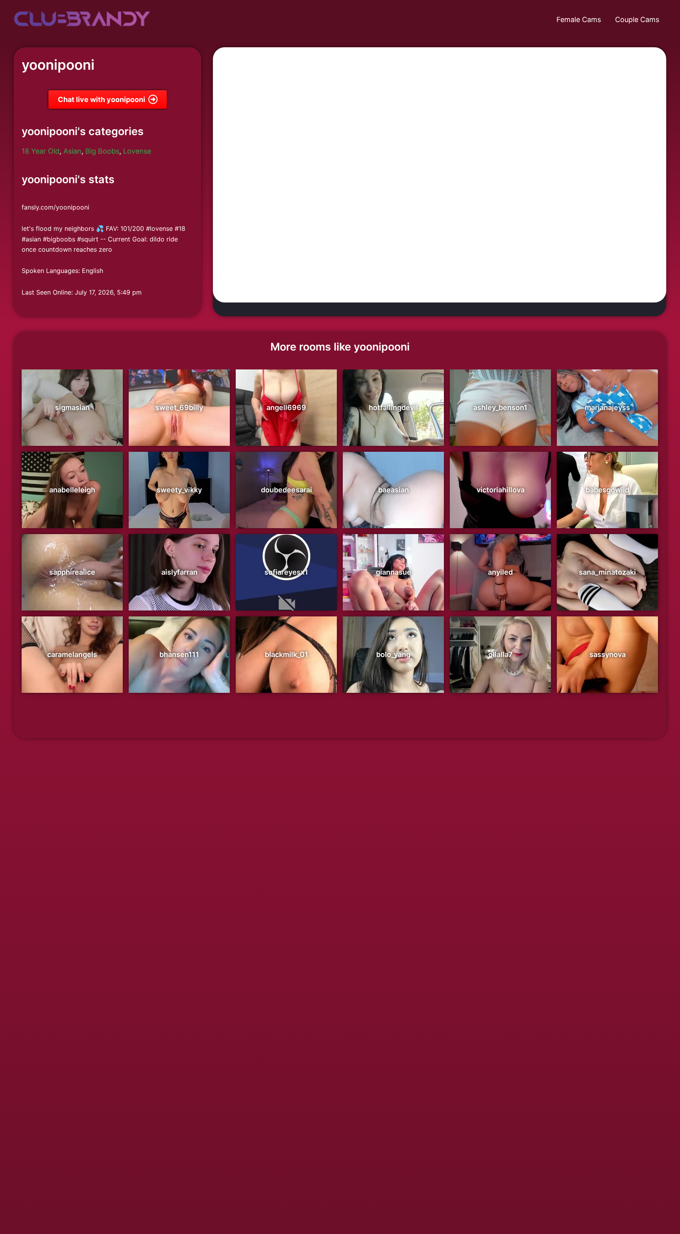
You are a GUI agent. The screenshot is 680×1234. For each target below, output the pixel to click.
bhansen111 (179, 654)
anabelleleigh (72, 490)
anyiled (500, 572)
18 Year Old (40, 151)
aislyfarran (179, 572)
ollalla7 (500, 654)
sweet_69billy (179, 407)
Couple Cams (637, 19)
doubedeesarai (286, 490)
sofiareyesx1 (286, 572)
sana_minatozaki (607, 572)
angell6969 (286, 407)
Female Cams (578, 19)
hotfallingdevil (393, 407)
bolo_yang (393, 654)
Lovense (137, 151)
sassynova (607, 654)
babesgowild (607, 490)
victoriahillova (501, 490)
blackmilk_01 (286, 654)
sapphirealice (72, 572)
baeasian (393, 490)
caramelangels (72, 654)
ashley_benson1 (500, 407)
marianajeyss (607, 407)
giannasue (393, 572)
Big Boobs (102, 151)
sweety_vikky (179, 490)
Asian (72, 151)
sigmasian (72, 407)
